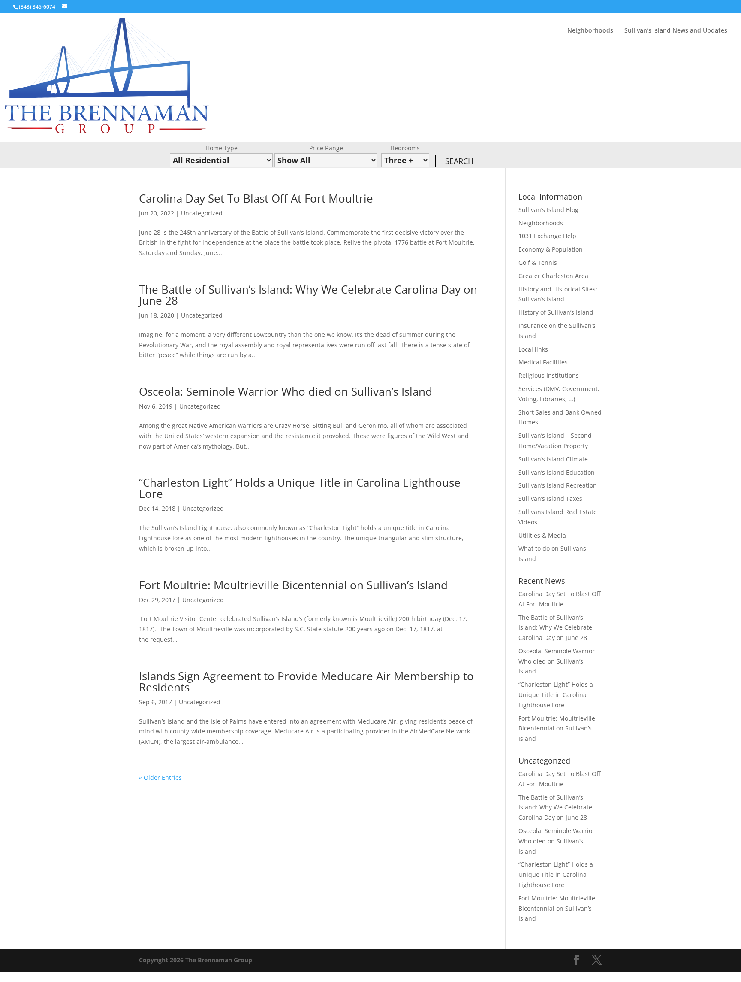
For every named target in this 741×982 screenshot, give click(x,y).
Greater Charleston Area (553, 276)
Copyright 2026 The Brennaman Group (195, 960)
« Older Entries (160, 777)
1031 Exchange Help (547, 236)
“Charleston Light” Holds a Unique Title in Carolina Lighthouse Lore (300, 488)
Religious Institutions (548, 375)
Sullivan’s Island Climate (553, 459)
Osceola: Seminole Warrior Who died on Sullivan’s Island (285, 391)
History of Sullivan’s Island (555, 312)
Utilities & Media (542, 535)
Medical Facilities (543, 362)
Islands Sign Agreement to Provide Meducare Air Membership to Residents (306, 681)
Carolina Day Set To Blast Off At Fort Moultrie (256, 198)
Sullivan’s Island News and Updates (675, 30)
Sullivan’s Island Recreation (557, 485)
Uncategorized (202, 213)
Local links (533, 349)
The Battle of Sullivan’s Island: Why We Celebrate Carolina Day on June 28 (308, 295)
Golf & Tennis (537, 262)
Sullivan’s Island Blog (548, 210)
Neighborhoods (590, 30)
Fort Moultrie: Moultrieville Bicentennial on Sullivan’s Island (293, 585)
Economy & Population (550, 249)
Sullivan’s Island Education (556, 472)
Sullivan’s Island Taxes (550, 498)
